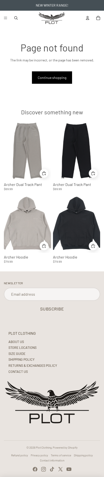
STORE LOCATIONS (22, 347)
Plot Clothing (44, 447)
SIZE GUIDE (16, 353)
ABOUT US (16, 342)
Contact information (52, 460)
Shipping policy (83, 455)
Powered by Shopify (65, 447)
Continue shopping (52, 77)
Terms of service (61, 455)
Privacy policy (39, 455)
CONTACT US (18, 371)
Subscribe (52, 308)
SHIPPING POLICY (21, 359)
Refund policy (19, 455)
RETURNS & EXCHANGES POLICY (32, 365)
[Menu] (5, 18)
